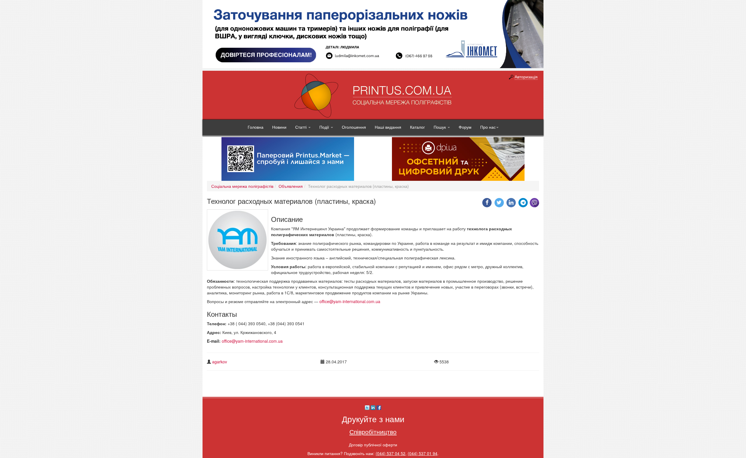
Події (324, 127)
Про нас (488, 127)
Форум (465, 127)
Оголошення (354, 127)
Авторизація (526, 76)
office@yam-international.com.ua (349, 301)
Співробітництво (373, 431)
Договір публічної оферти (373, 445)
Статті (301, 127)
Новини (279, 127)
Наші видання (388, 127)
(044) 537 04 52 (390, 453)
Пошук (440, 127)
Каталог (417, 127)
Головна (255, 127)
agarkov (219, 362)
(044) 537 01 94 (422, 453)
